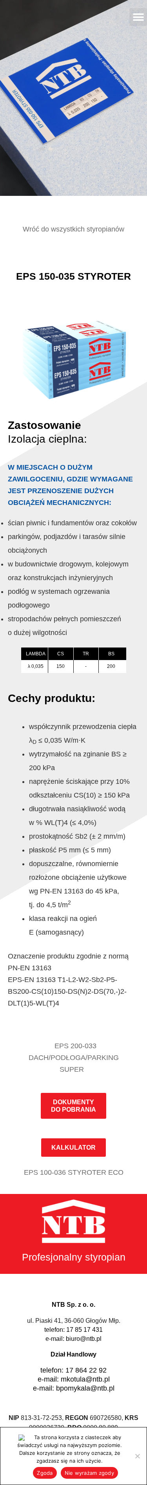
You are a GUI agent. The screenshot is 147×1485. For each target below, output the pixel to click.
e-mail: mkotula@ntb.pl (74, 1379)
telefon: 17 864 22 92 (73, 1370)
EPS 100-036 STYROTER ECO (73, 1172)
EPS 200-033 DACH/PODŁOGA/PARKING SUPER (74, 1057)
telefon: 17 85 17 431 (73, 1329)
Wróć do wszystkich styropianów (73, 229)
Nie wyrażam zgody (89, 1473)
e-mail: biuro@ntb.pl (73, 1338)
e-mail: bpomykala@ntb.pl (73, 1388)
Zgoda (45, 1473)
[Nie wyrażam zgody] (137, 1456)
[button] (138, 17)
